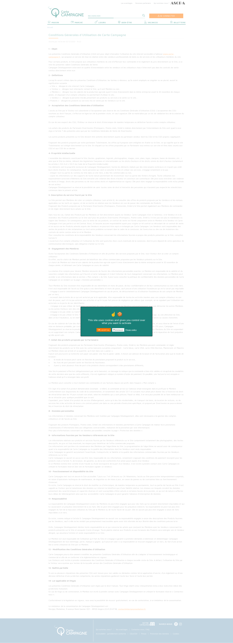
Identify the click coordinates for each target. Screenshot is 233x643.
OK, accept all (104, 330)
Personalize (118, 330)
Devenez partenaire (143, 3)
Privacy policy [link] (131, 330)
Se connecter (167, 16)
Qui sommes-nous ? (161, 3)
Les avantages (126, 3)
